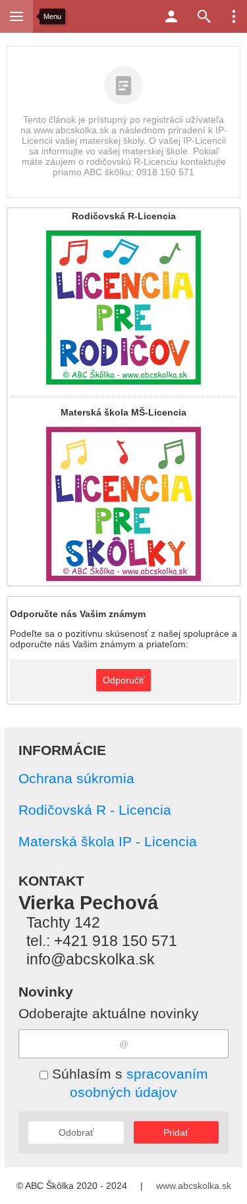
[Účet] (171, 16)
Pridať (175, 1132)
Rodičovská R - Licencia (94, 809)
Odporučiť (123, 680)
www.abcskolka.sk (193, 1185)
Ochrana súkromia (76, 778)
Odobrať (76, 1132)
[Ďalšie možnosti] (234, 16)
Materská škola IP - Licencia (107, 841)
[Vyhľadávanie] (204, 16)
